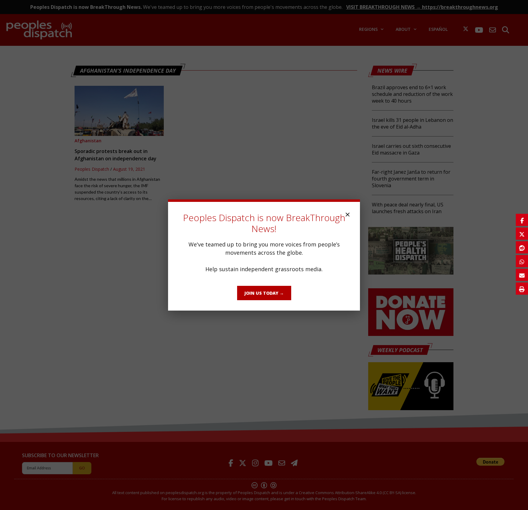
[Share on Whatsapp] (522, 261)
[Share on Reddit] (522, 247)
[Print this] (522, 288)
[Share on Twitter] (522, 234)
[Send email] (522, 275)
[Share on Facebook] (522, 220)
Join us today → (264, 293)
